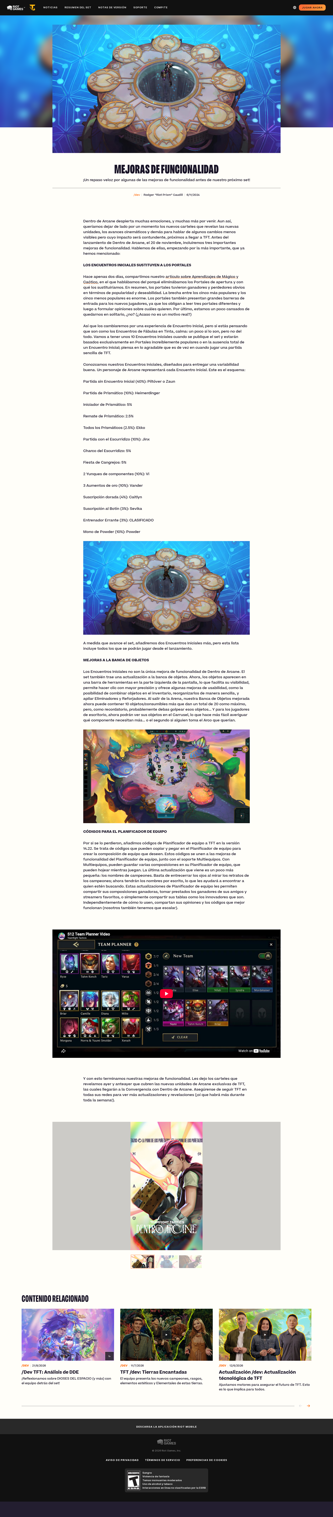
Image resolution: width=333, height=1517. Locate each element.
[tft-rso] (33, 7)
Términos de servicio (162, 1460)
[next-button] (308, 1406)
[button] (137, 195)
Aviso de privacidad (122, 1460)
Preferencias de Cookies (206, 1460)
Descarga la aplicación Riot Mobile (166, 1426)
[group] (166, 1262)
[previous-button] (301, 1406)
